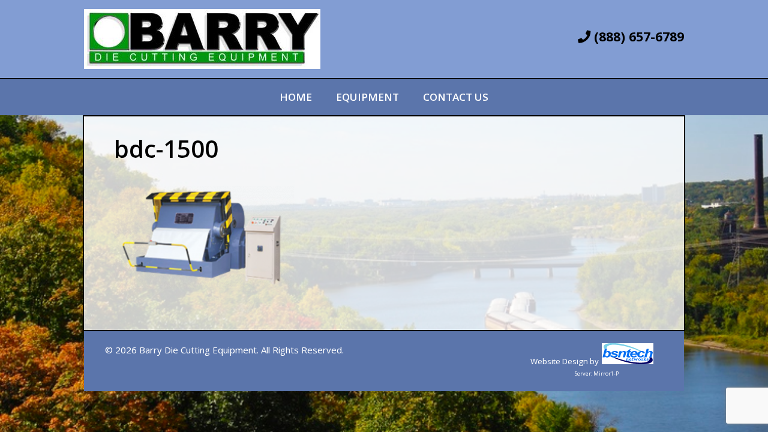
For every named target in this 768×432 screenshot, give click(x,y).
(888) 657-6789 (637, 36)
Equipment (367, 97)
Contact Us (455, 97)
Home (296, 97)
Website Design (559, 361)
